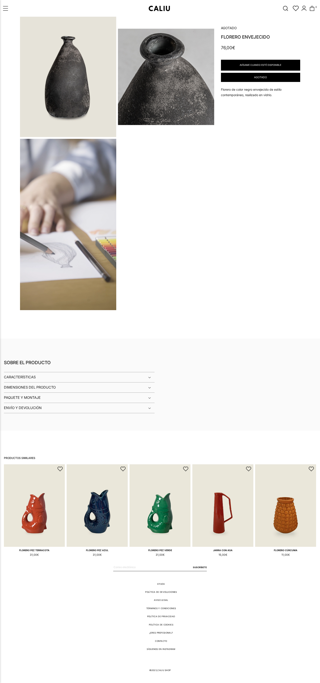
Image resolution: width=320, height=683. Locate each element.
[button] (286, 8)
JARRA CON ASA (222, 550)
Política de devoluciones (161, 592)
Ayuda (161, 584)
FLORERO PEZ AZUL (97, 550)
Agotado (260, 77)
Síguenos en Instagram (161, 649)
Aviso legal (161, 600)
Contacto (161, 641)
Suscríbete (200, 567)
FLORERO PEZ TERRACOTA (34, 550)
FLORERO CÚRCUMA (285, 550)
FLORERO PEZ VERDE (160, 550)
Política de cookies (161, 625)
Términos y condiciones (161, 608)
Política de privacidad (161, 616)
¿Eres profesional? (161, 633)
